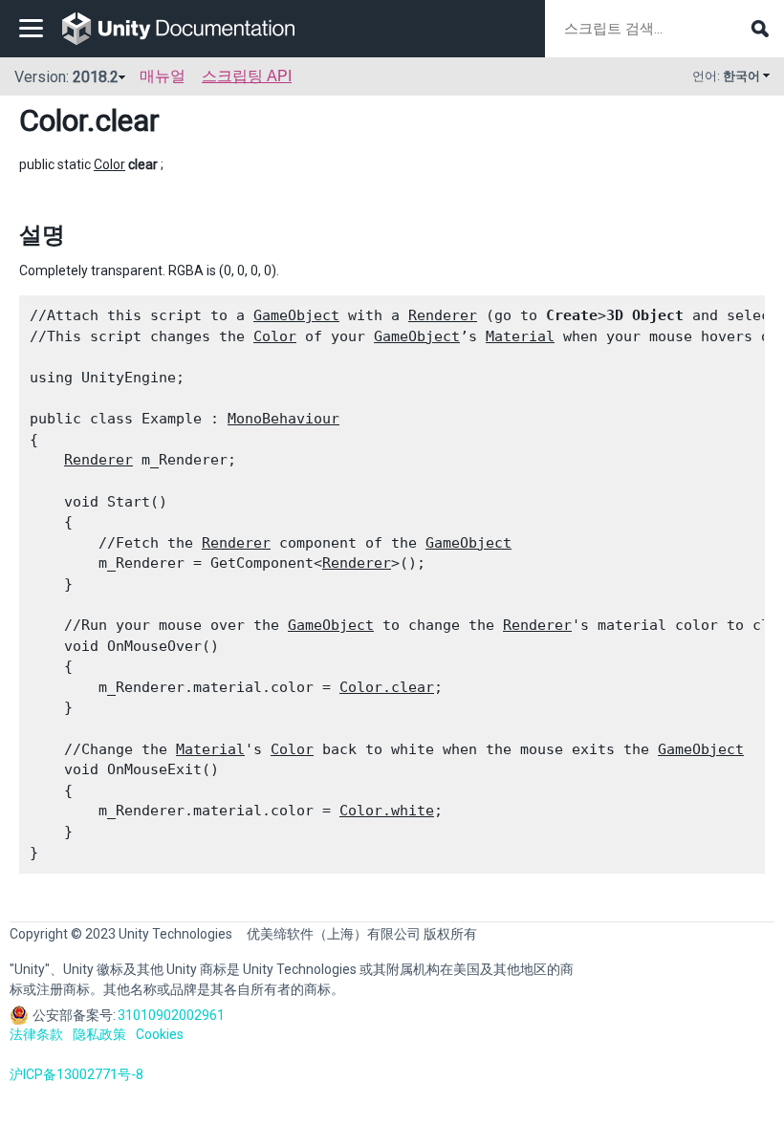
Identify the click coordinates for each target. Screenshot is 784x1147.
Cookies (160, 1034)
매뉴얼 (162, 76)
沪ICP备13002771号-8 (76, 1074)
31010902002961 (171, 1015)
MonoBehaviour (283, 418)
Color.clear (386, 687)
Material (520, 336)
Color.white (386, 810)
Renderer (442, 315)
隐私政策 (99, 1034)
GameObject (296, 315)
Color (53, 120)
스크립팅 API (247, 76)
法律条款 (36, 1034)
